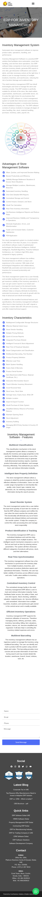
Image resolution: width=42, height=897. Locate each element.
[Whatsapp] (27, 767)
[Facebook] (11, 767)
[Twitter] (23, 767)
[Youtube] (30, 767)
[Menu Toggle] (31, 3)
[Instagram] (15, 767)
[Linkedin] (19, 767)
